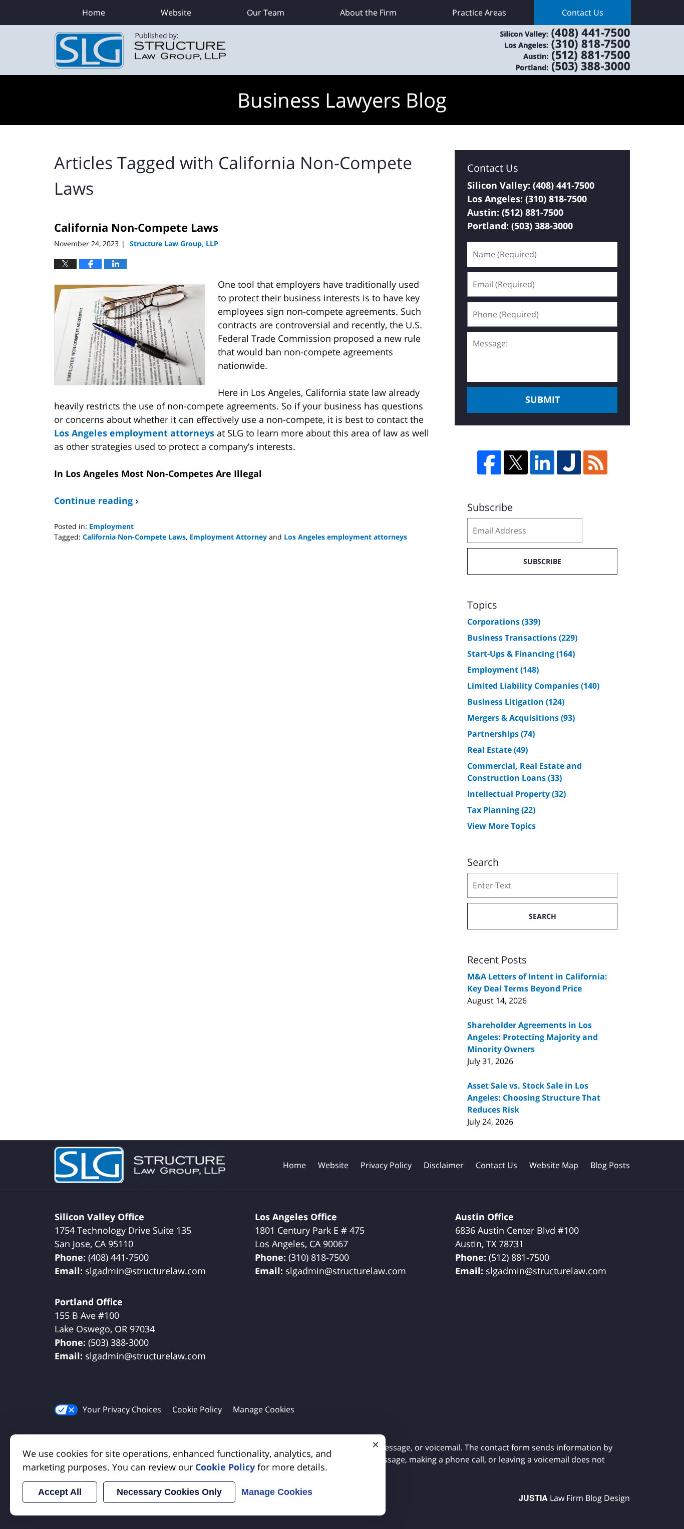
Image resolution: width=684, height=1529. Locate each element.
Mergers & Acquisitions (521, 717)
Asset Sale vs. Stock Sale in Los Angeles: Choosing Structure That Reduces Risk (533, 1097)
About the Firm (368, 12)
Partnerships (501, 733)
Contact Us (582, 12)
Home (93, 12)
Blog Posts (610, 1165)
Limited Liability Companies (533, 685)
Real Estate (497, 749)
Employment (111, 526)
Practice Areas (479, 12)
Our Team (265, 12)
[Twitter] (516, 462)
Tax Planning (501, 809)
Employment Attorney (228, 537)
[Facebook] (489, 462)
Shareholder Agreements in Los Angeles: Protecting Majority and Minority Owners (532, 1037)
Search (542, 916)
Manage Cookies (263, 1409)
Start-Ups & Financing (521, 653)
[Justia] (569, 462)
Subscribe (542, 561)
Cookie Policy (197, 1409)
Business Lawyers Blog (140, 50)
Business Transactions (522, 637)
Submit (542, 399)
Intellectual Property (516, 793)
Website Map (553, 1165)
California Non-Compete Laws (136, 227)
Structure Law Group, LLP (552, 50)
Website (176, 12)
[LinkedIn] (542, 462)
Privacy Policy (386, 1165)
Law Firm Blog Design (574, 1497)
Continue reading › (96, 500)
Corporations (503, 621)
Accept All (60, 1492)
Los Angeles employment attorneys (134, 433)
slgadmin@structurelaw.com (145, 1271)
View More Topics (501, 825)
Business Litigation (515, 701)
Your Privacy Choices (122, 1409)
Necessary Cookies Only (169, 1492)
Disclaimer (444, 1165)
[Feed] (595, 462)
